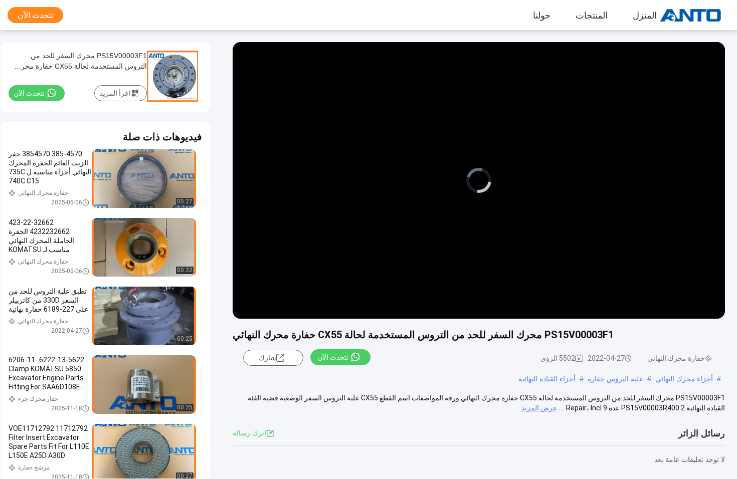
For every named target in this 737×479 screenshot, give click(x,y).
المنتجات (592, 15)
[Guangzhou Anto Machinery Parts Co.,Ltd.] (699, 15)
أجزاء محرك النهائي (684, 379)
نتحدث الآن (35, 15)
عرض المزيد (539, 408)
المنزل (645, 15)
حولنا (541, 15)
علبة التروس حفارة (615, 379)
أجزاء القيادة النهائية (547, 379)
